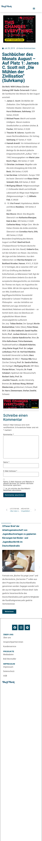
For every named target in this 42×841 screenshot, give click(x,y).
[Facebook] (14, 627)
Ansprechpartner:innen (12, 642)
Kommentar (8, 434)
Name (6, 462)
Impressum (8, 667)
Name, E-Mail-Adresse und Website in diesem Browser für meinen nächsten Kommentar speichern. (18, 483)
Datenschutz (8, 671)
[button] (2, 567)
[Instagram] (21, 627)
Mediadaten (8, 654)
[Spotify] (27, 627)
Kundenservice (9, 646)
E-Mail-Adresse (10, 471)
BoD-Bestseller (9, 659)
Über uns (7, 637)
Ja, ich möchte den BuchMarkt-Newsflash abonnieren (17, 489)
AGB (5, 676)
